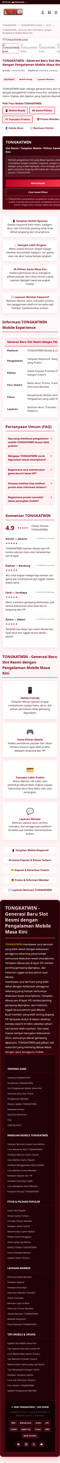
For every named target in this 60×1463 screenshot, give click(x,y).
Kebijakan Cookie (24, 1415)
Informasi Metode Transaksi (21, 1292)
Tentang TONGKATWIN (18, 1077)
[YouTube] (41, 1444)
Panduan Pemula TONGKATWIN (23, 1191)
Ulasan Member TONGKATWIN (22, 1313)
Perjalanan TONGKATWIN (20, 1083)
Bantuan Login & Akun (18, 1303)
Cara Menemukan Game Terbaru (23, 1353)
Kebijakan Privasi (15, 1109)
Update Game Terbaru (18, 1257)
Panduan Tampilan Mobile (20, 1374)
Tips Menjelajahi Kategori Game (23, 1369)
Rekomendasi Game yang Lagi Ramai (25, 1364)
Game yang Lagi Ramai (18, 1242)
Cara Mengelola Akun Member (22, 1186)
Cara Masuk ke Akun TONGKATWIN (24, 1149)
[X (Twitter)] (34, 1444)
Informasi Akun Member (19, 1277)
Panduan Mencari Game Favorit (23, 1154)
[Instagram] (26, 1444)
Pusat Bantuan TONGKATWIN (21, 1324)
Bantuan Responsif (16, 1319)
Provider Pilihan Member (19, 1221)
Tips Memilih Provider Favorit (22, 1359)
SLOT (48, 25)
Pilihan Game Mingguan (19, 1236)
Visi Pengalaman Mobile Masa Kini (24, 1088)
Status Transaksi (15, 1297)
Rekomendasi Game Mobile (21, 1231)
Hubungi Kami (14, 1125)
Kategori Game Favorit (18, 1226)
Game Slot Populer (16, 1210)
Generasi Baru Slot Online (20, 1093)
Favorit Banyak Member (19, 1252)
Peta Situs (39, 1415)
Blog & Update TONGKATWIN (21, 1104)
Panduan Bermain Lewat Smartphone (26, 1144)
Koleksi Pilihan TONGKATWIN (21, 1247)
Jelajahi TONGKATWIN (19, 172)
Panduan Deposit (15, 1282)
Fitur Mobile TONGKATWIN (20, 1385)
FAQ (9, 1119)
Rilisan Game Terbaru (18, 1215)
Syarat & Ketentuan (17, 1114)
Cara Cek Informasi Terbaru (21, 1380)
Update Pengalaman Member (22, 1390)
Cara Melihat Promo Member (22, 1170)
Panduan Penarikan (17, 1287)
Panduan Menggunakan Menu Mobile (25, 1165)
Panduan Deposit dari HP (19, 1175)
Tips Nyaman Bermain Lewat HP (23, 1348)
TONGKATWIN (9, 25)
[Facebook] (18, 1444)
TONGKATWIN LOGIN (31, 25)
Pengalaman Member (18, 1098)
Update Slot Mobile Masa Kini (22, 1343)
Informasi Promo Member (20, 1308)
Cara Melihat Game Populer (21, 1159)
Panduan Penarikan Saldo (20, 1181)
